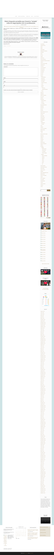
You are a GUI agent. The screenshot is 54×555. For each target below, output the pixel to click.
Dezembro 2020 (43, 405)
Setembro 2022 (43, 376)
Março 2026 (42, 318)
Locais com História (43, 128)
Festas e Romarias (44, 82)
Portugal (42, 146)
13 (20, 532)
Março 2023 (42, 368)
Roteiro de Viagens (43, 175)
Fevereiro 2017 (43, 469)
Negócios (42, 136)
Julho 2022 (42, 379)
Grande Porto (44, 150)
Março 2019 (42, 434)
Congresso (42, 71)
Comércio (42, 66)
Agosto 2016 (42, 477)
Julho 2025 (42, 329)
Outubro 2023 (43, 358)
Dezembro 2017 (43, 455)
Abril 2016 (42, 483)
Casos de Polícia (43, 59)
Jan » (18, 538)
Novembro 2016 (43, 473)
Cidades (42, 147)
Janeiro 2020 (42, 420)
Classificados (43, 64)
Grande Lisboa (44, 148)
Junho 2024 (42, 347)
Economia (42, 96)
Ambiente (42, 52)
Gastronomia (43, 113)
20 (20, 534)
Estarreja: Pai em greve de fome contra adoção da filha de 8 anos (9, 529)
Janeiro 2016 (42, 487)
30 (25, 535)
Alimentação (42, 49)
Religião (42, 171)
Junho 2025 (42, 330)
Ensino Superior (43, 100)
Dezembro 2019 (43, 422)
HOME (16, 16)
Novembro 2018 (43, 440)
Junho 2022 (42, 380)
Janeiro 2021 (42, 404)
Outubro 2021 (43, 391)
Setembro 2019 (43, 426)
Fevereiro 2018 (43, 452)
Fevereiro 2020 (43, 419)
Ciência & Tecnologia (44, 63)
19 (19, 534)
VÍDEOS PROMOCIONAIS (45, 263)
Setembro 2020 (43, 409)
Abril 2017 (42, 466)
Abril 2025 (42, 333)
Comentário (6, 66)
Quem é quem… (43, 169)
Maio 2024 (42, 348)
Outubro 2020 (43, 408)
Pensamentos (43, 142)
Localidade (43, 151)
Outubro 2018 (43, 441)
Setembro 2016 (43, 476)
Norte (43, 162)
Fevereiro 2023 (43, 369)
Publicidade (42, 168)
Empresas (42, 106)
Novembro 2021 (43, 390)
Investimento (42, 120)
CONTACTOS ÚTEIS (43, 532)
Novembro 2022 (43, 373)
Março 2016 (42, 484)
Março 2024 (42, 351)
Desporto (42, 92)
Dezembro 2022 (43, 372)
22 (23, 534)
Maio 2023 (42, 365)
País (41, 132)
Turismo (42, 182)
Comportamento (43, 67)
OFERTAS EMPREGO (43, 535)
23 (25, 534)
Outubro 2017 (43, 458)
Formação (42, 103)
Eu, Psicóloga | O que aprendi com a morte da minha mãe (9, 532)
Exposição (42, 81)
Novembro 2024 (43, 340)
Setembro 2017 (43, 459)
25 (17, 535)
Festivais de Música (45, 89)
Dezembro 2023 (43, 355)
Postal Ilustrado (43, 165)
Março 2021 (42, 401)
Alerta (41, 48)
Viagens (42, 185)
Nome (5, 77)
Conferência (42, 70)
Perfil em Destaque (43, 143)
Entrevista (42, 107)
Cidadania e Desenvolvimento (45, 60)
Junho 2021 (42, 397)
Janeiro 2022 (42, 387)
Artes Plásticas (43, 77)
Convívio (42, 73)
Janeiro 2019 (42, 437)
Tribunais (42, 124)
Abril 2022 (42, 383)
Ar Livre (42, 55)
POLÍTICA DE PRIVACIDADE (44, 527)
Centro (43, 161)
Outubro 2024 (43, 341)
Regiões (42, 154)
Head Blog (31, 553)
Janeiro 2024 (42, 354)
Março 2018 (42, 451)
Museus (42, 85)
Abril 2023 (42, 366)
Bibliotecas (43, 78)
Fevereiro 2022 (43, 386)
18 (17, 534)
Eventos (42, 110)
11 (17, 532)
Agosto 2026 (43, 311)
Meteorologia (43, 129)
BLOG (32, 16)
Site (4, 85)
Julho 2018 (42, 445)
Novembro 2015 (43, 490)
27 (20, 535)
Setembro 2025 (43, 326)
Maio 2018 (42, 448)
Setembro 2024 (43, 343)
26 (19, 535)
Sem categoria (43, 178)
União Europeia (43, 183)
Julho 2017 (42, 462)
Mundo (42, 131)
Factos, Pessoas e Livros (44, 111)
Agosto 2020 (42, 411)
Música (42, 86)
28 (22, 535)
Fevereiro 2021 (43, 402)
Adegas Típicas (43, 45)
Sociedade (42, 179)
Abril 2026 (42, 316)
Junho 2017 (42, 463)
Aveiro (43, 159)
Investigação (42, 118)
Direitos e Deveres (43, 95)
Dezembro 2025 (43, 322)
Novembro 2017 (43, 456)
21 (22, 534)
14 (22, 532)
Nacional (42, 135)
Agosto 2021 (42, 394)
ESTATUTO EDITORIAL (21, 16)
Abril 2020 (42, 416)
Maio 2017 (42, 465)
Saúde (42, 176)
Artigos (42, 56)
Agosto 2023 (42, 361)
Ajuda (41, 46)
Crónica (42, 74)
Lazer (41, 125)
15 (23, 532)
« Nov (16, 538)
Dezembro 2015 (43, 488)
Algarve (43, 158)
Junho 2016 (42, 480)
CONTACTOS (28, 16)
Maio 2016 (42, 481)
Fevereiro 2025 (43, 336)
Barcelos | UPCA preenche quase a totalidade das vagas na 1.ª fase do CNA (33, 530)
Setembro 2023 (43, 359)
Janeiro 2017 (42, 470)
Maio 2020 (42, 415)
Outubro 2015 (43, 491)
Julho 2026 (42, 312)
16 (25, 532)
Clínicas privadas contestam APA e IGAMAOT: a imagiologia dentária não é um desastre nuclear (11, 537)
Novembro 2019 (43, 423)
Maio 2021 (42, 398)
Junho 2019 (42, 430)
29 (23, 535)
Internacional (43, 117)
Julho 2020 (42, 412)
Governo (42, 114)
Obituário (42, 139)
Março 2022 (42, 384)
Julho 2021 (42, 395)
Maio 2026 (42, 315)
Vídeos (42, 186)
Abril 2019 (42, 433)
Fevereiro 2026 (43, 319)
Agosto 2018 (42, 444)
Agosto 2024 (42, 344)
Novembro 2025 (43, 323)
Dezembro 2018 (43, 438)
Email (5, 81)
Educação (42, 99)
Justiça (42, 121)
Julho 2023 (42, 362)
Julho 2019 (42, 429)
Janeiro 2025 (42, 337)
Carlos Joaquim (20, 55)
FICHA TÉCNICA (36, 16)
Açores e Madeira (44, 155)
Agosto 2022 (42, 377)
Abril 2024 (42, 350)
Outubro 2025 (43, 325)
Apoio (41, 53)
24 (16, 535)
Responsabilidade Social (44, 172)
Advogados (43, 122)
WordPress (26, 553)
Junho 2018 (42, 447)
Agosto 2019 (42, 427)
